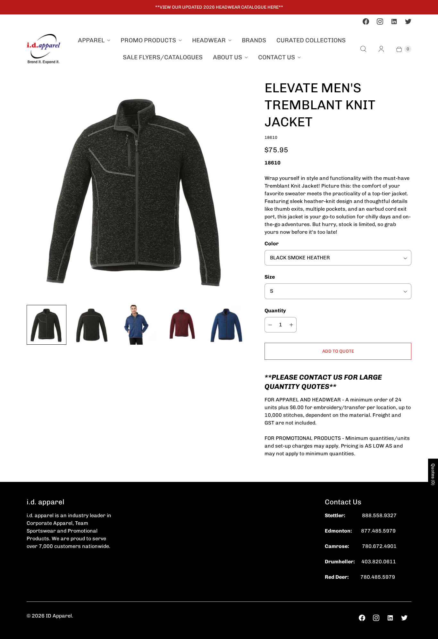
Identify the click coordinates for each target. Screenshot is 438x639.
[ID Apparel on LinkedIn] (394, 21)
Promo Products (148, 40)
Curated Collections (311, 40)
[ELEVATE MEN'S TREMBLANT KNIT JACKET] (137, 189)
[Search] (363, 49)
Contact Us (276, 57)
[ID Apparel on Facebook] (366, 21)
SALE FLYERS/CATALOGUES (163, 57)
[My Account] (381, 49)
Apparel (91, 40)
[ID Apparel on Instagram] (380, 21)
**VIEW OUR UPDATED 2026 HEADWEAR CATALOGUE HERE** (219, 7)
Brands (254, 40)
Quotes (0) (433, 474)
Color (272, 243)
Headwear (209, 40)
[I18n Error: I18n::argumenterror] (181, 325)
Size (270, 277)
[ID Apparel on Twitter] (408, 21)
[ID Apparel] (43, 49)
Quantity (275, 310)
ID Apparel (59, 616)
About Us (227, 57)
